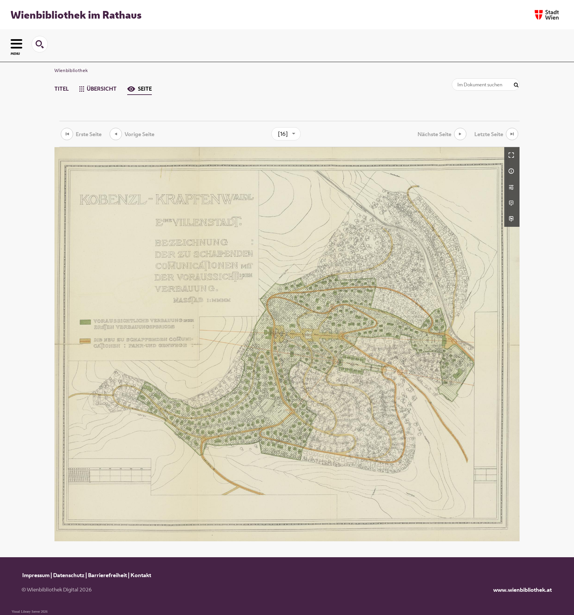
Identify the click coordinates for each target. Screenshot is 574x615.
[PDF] (512, 203)
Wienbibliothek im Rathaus (76, 15)
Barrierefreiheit (107, 575)
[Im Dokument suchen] (516, 85)
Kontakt (141, 575)
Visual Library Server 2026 (30, 611)
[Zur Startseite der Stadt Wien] (546, 15)
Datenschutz (68, 575)
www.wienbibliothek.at (522, 589)
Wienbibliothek (71, 70)
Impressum (35, 575)
